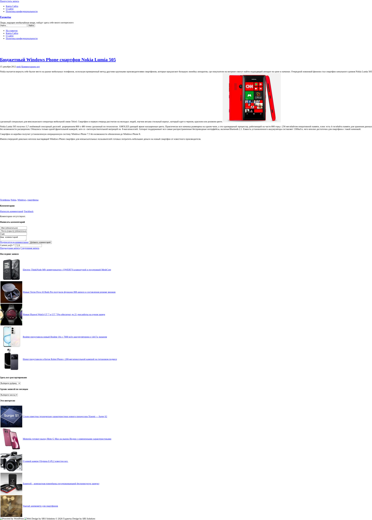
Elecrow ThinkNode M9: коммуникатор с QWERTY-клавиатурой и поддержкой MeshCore (67, 269)
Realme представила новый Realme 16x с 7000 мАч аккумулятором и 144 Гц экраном (65, 337)
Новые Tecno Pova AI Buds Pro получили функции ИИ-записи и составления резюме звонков (69, 292)
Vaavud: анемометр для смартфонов (40, 506)
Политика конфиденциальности (22, 11)
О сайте (10, 9)
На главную (12, 30)
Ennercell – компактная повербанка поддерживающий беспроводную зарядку (61, 483)
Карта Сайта (12, 6)
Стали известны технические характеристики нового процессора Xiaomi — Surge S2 (65, 416)
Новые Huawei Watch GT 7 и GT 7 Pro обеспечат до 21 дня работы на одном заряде (64, 314)
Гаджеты (5, 17)
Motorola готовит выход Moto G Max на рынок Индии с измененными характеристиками (67, 439)
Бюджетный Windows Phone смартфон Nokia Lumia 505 (58, 59)
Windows (21, 200)
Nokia (13, 200)
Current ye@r (7, 245)
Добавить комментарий (40, 242)
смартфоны (33, 200)
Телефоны (5, 200)
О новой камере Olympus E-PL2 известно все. (45, 461)
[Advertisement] (186, 49)
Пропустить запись (9, 1)
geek (18, 66)
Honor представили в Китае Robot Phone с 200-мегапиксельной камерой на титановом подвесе (70, 359)
